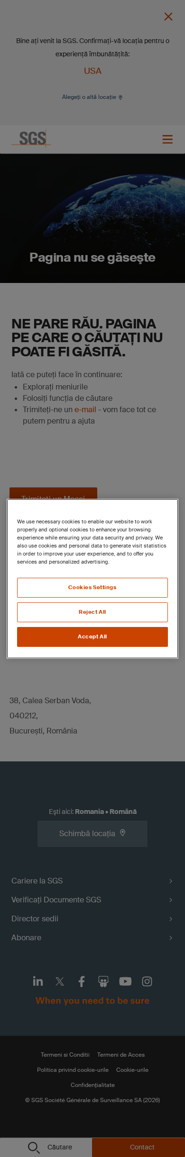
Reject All (92, 612)
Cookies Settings (92, 587)
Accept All (92, 636)
